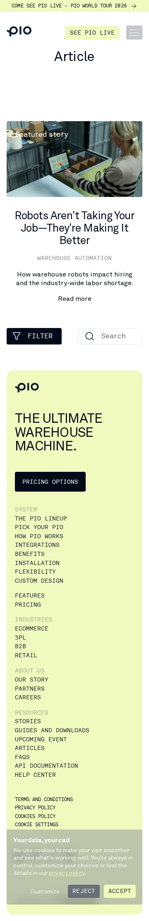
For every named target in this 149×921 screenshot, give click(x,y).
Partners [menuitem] (30, 688)
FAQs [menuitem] (22, 757)
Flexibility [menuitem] (35, 571)
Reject (83, 891)
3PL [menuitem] (20, 637)
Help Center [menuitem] (35, 774)
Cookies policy (35, 817)
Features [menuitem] (30, 595)
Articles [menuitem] (30, 748)
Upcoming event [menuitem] (41, 739)
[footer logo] (27, 388)
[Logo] (19, 32)
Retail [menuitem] (26, 655)
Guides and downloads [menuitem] (52, 730)
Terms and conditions (44, 800)
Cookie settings (36, 825)
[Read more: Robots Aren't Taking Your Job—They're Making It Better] (74, 212)
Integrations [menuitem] (37, 544)
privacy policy (66, 872)
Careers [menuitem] (28, 697)
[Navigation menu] (134, 33)
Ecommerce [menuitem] (31, 628)
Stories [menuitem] (28, 721)
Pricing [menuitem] (28, 604)
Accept (119, 891)
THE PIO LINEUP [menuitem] (41, 518)
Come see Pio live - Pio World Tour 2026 (69, 6)
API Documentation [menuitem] (46, 765)
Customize (45, 891)
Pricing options (50, 481)
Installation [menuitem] (37, 563)
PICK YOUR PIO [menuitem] (39, 527)
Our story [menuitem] (31, 679)
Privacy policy (35, 808)
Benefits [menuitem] (30, 554)
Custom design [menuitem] (39, 580)
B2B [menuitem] (20, 646)
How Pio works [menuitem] (39, 536)
